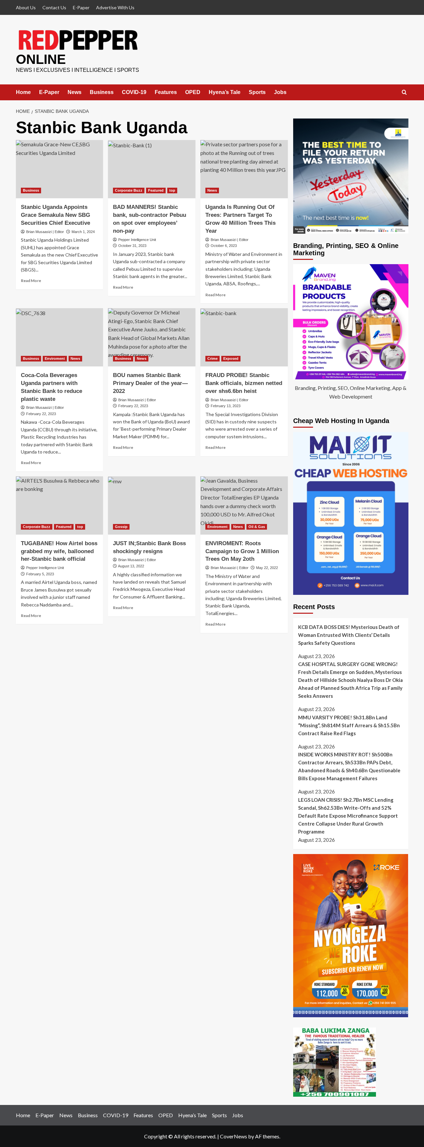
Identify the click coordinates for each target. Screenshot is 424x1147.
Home (23, 92)
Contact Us (54, 7)
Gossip (121, 527)
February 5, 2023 (40, 574)
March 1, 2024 (83, 232)
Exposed (230, 358)
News (74, 92)
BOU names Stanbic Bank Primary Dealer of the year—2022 (150, 383)
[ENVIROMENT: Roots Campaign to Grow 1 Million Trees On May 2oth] (244, 505)
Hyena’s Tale (224, 92)
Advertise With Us (115, 7)
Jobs (280, 92)
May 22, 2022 (267, 568)
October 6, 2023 (224, 246)
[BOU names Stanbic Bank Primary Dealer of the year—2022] (151, 337)
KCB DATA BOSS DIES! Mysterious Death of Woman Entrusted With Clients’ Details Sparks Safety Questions (348, 635)
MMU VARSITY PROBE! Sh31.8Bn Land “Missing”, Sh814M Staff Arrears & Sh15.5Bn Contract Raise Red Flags (349, 725)
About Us (26, 7)
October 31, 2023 (132, 246)
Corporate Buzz (128, 190)
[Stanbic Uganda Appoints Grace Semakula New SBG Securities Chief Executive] (59, 169)
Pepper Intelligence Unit (137, 240)
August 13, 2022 (131, 566)
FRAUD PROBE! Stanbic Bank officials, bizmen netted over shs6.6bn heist (243, 383)
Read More (31, 280)
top (172, 190)
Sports (257, 92)
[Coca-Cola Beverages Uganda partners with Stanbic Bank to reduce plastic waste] (59, 337)
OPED (192, 92)
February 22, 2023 (41, 414)
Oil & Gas (256, 527)
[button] (404, 92)
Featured (156, 190)
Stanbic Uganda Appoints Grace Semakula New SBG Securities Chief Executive (55, 215)
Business (102, 92)
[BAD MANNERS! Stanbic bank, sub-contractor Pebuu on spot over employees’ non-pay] (151, 169)
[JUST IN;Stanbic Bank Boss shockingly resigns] (151, 505)
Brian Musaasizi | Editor (45, 232)
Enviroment (55, 358)
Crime (212, 358)
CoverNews (233, 1136)
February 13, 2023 (225, 406)
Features (166, 92)
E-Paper (81, 7)
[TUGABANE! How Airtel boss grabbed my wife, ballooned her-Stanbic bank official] (59, 505)
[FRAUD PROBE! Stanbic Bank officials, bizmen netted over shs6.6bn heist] (244, 337)
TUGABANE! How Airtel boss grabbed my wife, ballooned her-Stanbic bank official (59, 551)
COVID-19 (134, 92)
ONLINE (41, 59)
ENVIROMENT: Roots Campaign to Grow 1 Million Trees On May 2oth (242, 551)
